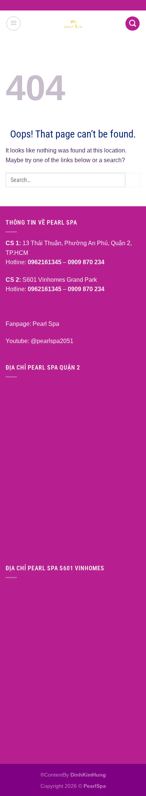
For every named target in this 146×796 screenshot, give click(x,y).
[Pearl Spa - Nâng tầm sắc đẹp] (73, 23)
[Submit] (132, 180)
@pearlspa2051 (52, 341)
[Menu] (13, 23)
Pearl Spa (45, 324)
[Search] (132, 23)
